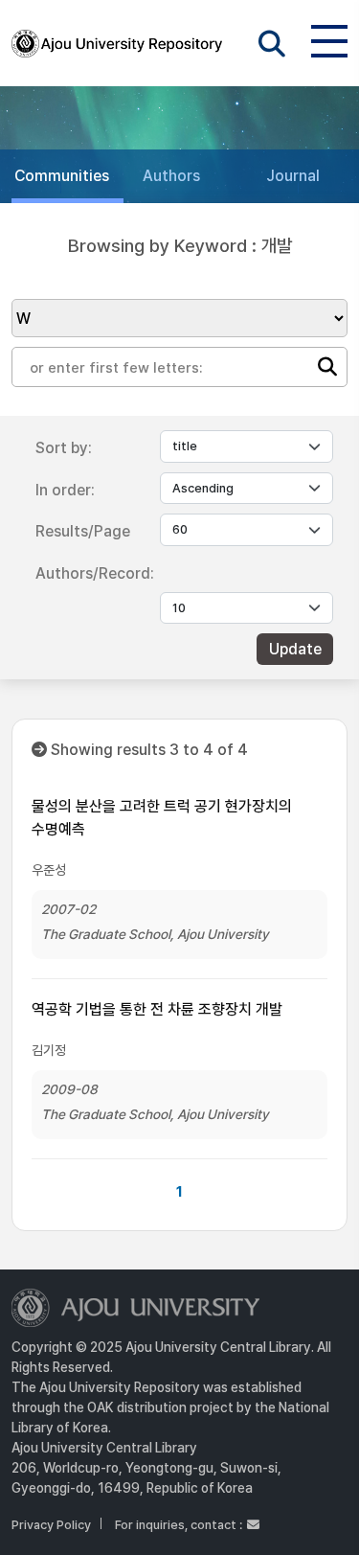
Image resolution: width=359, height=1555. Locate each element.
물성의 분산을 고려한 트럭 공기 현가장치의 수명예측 (162, 817)
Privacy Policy (51, 1525)
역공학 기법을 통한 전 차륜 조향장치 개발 (157, 1009)
